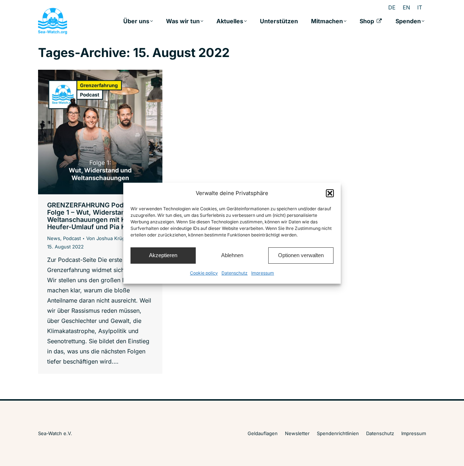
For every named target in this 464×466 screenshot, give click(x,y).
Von (108, 238)
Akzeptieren (163, 255)
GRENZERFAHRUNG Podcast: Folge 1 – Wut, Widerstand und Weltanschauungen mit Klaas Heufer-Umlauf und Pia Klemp (95, 216)
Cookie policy (204, 273)
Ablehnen (232, 255)
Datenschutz (234, 273)
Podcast (72, 238)
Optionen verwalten (301, 255)
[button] (330, 193)
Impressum (262, 273)
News (53, 238)
